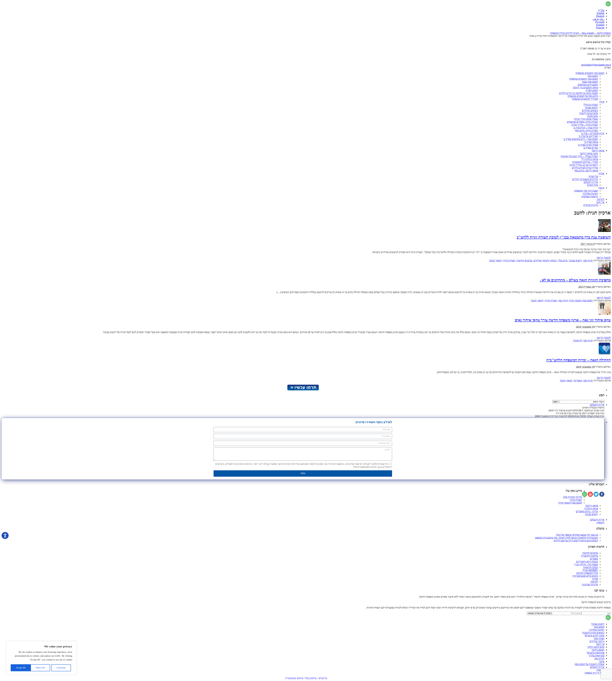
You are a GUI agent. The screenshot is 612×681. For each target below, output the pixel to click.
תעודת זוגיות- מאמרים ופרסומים (582, 121)
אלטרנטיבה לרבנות (588, 113)
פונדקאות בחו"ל (596, 655)
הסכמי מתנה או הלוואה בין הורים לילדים (578, 93)
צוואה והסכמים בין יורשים (585, 87)
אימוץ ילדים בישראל (594, 635)
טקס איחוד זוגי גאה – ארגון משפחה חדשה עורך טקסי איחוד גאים (563, 320)
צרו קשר (600, 202)
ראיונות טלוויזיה (590, 193)
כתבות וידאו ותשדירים (587, 561)
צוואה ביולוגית (591, 508)
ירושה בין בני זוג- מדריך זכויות (584, 165)
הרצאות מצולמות (589, 196)
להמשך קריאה (604, 257)
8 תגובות (577, 340)
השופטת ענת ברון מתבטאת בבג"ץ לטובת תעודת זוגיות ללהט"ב (564, 237)
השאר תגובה (495, 260)
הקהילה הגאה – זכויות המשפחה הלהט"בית (578, 360)
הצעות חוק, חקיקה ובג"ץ (586, 564)
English (600, 13)
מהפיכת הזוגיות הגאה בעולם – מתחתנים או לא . (575, 280)
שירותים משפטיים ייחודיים (585, 179)
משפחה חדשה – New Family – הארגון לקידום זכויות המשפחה (580, 33)
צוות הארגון (592, 185)
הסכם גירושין (598, 649)
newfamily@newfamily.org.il (596, 64)
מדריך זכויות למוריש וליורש (585, 167)
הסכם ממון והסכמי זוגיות (581, 300)
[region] (41, 658)
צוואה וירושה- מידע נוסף (586, 170)
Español (600, 24)
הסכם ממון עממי (590, 81)
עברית (601, 10)
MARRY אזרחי (590, 570)
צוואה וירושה (598, 150)
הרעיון (601, 187)
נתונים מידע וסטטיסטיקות (585, 576)
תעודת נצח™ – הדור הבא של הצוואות (579, 156)
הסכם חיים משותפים (588, 84)
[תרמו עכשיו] (303, 389)
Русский (599, 22)
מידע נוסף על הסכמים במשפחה (583, 96)
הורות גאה (599, 658)
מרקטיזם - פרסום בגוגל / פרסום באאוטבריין (306, 678)
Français (600, 27)
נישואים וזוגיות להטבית (593, 632)
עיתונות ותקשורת (589, 555)
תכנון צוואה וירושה (589, 153)
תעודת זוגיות (509, 260)
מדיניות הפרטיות (590, 584)
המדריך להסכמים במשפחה (585, 99)
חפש (601, 395)
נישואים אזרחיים (590, 110)
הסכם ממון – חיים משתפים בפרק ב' (580, 139)
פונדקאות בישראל (595, 652)
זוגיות (601, 101)
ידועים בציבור (591, 107)
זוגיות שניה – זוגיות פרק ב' (585, 127)
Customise (61, 667)
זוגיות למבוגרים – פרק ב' (592, 133)
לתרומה (600, 199)
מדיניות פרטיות (590, 205)
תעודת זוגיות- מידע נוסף (586, 130)
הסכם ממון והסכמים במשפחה (590, 73)
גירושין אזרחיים (597, 641)
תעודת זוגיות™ (590, 104)
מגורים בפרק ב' (590, 147)
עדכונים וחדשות (524, 260)
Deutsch (600, 16)
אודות (601, 173)
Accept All (21, 667)
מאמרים (578, 380)
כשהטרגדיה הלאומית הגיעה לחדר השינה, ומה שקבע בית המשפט (566, 537)
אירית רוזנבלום (591, 182)
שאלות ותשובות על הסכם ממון (589, 664)
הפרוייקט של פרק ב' (588, 136)
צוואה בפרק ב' (591, 142)
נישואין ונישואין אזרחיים (545, 260)
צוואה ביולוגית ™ (589, 159)
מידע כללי (563, 260)
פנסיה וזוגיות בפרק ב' (588, 144)
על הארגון (593, 176)
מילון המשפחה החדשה (587, 573)
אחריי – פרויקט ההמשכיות (585, 162)
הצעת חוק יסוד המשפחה (586, 190)
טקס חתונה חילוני (595, 647)
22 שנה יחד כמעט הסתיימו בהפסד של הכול (577, 534)
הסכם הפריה (592, 90)
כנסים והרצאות (590, 567)
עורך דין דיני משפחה (594, 672)
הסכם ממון (592, 76)
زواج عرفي (598, 19)
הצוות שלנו (599, 638)
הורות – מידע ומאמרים (587, 511)
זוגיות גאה (588, 260)
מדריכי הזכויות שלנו (572, 497)
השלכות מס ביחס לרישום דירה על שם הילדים (576, 540)
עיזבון (601, 661)
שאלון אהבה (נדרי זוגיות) (586, 119)
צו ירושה (600, 644)
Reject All (40, 667)
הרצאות (600, 522)
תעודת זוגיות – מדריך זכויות (584, 124)
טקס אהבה (592, 116)
